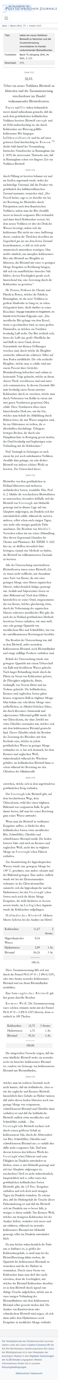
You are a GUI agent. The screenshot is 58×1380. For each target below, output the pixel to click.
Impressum (36, 1373)
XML (22, 62)
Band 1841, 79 (18, 25)
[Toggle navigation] (6, 18)
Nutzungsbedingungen (14, 1367)
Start (4, 25)
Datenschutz (22, 1373)
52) (53, 141)
